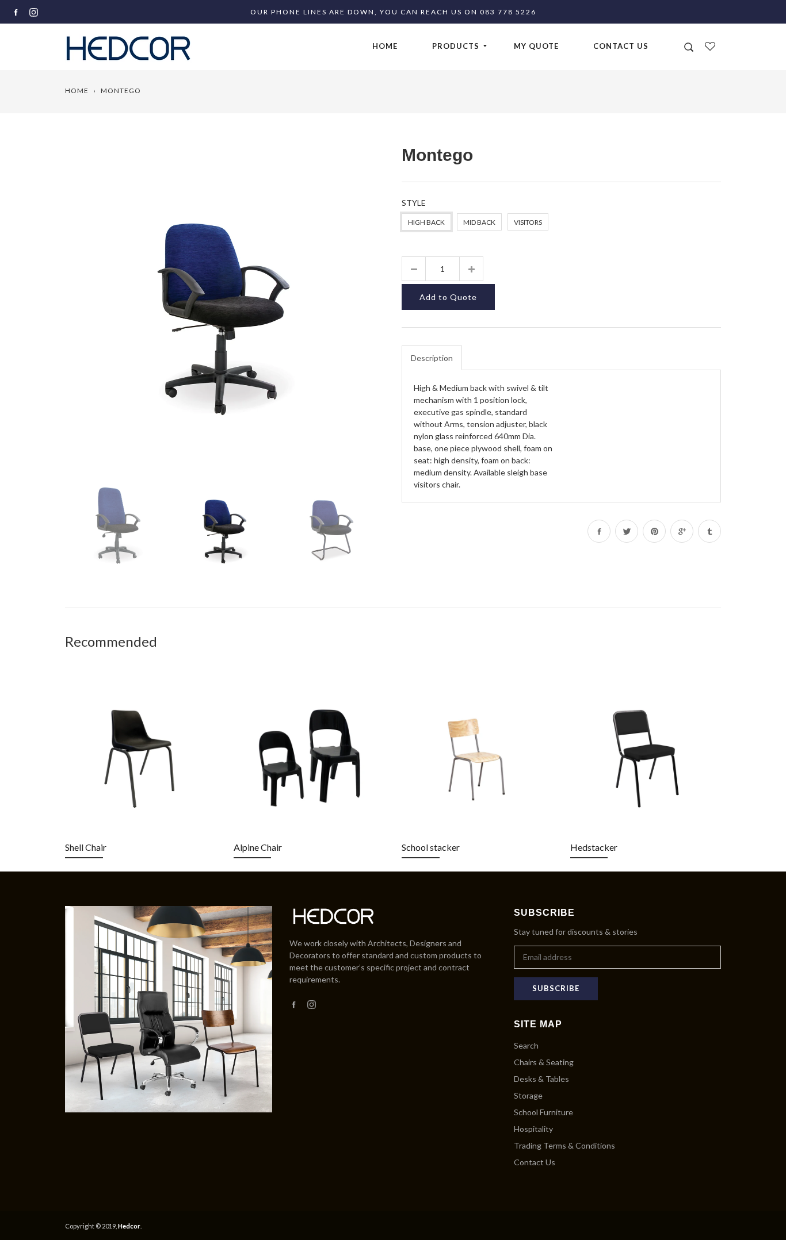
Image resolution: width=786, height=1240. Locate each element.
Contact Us (620, 46)
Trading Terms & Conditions (564, 1145)
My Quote (536, 46)
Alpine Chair (258, 847)
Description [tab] (432, 358)
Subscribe (555, 988)
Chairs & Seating (544, 1062)
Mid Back (479, 222)
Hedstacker (593, 847)
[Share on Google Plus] (681, 531)
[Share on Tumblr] (709, 531)
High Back (426, 222)
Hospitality (533, 1129)
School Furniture (543, 1112)
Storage (528, 1095)
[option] (224, 301)
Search (526, 1045)
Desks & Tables (541, 1079)
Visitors (528, 222)
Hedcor (129, 1226)
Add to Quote (448, 297)
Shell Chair (85, 847)
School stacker (431, 847)
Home (385, 46)
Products (455, 46)
